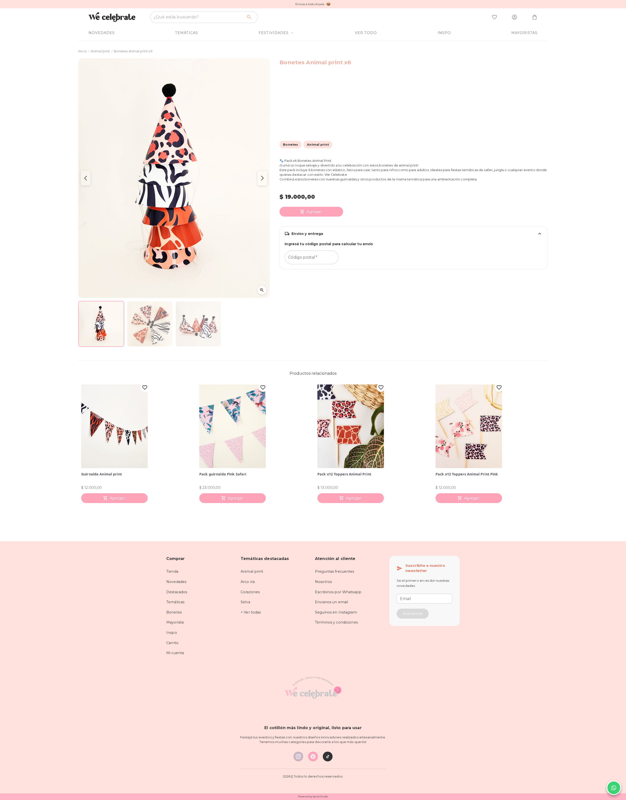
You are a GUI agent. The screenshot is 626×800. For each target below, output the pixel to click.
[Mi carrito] (534, 17)
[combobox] (198, 17)
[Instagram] (298, 756)
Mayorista (175, 622)
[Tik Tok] (328, 756)
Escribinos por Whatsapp (338, 592)
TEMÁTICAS (186, 33)
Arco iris (248, 582)
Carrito (172, 643)
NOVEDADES (102, 33)
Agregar (314, 211)
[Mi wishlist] (494, 17)
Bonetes (174, 612)
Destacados (176, 592)
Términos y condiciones (336, 622)
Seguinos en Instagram (336, 612)
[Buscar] (249, 17)
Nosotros (323, 582)
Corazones (250, 592)
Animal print (100, 51)
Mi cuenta (175, 653)
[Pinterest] (313, 756)
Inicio (82, 51)
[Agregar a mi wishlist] (144, 387)
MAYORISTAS (524, 33)
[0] (494, 17)
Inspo (171, 632)
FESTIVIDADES (274, 33)
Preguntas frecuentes (334, 571)
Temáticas (175, 602)
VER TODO (366, 33)
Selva (245, 602)
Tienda (172, 571)
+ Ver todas (251, 612)
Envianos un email (331, 602)
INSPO (444, 33)
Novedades (176, 582)
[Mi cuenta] (514, 17)
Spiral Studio (320, 796)
